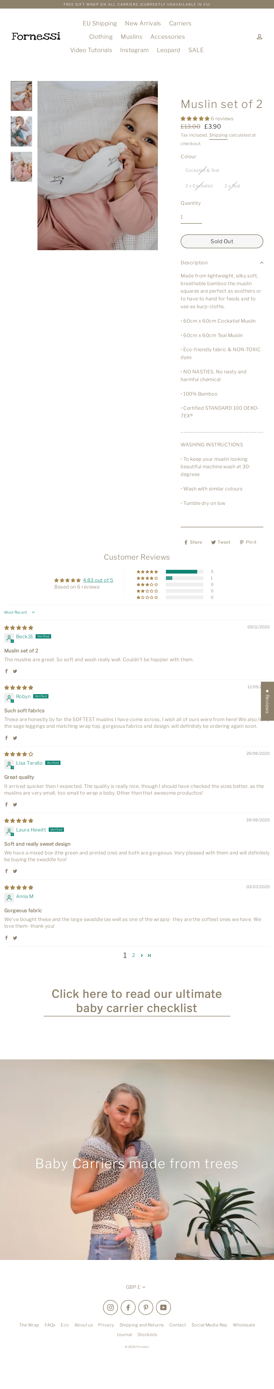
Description (194, 262)
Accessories (167, 36)
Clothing (101, 36)
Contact (177, 1325)
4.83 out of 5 (98, 580)
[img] (18, 627)
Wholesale (244, 1325)
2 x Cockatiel (199, 185)
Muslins (131, 36)
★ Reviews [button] (267, 701)
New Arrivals (143, 23)
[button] (196, 118)
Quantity (191, 203)
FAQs (50, 1325)
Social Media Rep (209, 1325)
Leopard (168, 50)
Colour (188, 156)
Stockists (147, 1334)
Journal (124, 1334)
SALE (196, 50)
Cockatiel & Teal (202, 170)
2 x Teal (232, 185)
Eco (65, 1325)
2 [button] (133, 955)
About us (83, 1325)
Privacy (106, 1325)
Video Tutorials (91, 50)
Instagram (134, 50)
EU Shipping (100, 23)
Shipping (218, 135)
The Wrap (29, 1325)
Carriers (180, 23)
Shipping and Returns (142, 1325)
